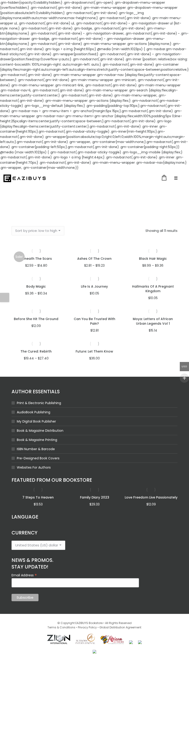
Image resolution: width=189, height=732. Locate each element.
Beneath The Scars (36, 258)
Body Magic (36, 286)
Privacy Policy (87, 627)
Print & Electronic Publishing (39, 403)
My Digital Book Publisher (36, 421)
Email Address (24, 574)
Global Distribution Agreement (120, 627)
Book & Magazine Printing (37, 439)
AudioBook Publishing (33, 412)
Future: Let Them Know (94, 351)
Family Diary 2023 (94, 497)
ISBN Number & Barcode (36, 449)
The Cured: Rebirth (36, 351)
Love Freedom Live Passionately (151, 497)
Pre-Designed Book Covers (38, 458)
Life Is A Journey (94, 286)
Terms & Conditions (61, 627)
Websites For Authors (34, 467)
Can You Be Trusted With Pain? (94, 321)
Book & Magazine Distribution (40, 430)
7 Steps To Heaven (38, 497)
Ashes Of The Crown (94, 258)
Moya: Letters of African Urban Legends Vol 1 (153, 321)
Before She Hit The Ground (36, 319)
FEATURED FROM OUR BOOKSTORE (52, 480)
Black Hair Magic (153, 258)
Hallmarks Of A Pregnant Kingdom (153, 288)
